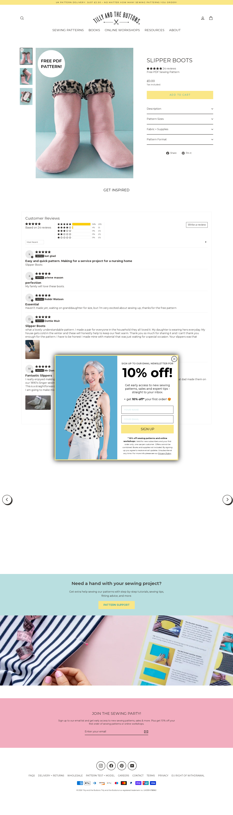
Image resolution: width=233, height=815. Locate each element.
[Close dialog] (174, 359)
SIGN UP (147, 429)
